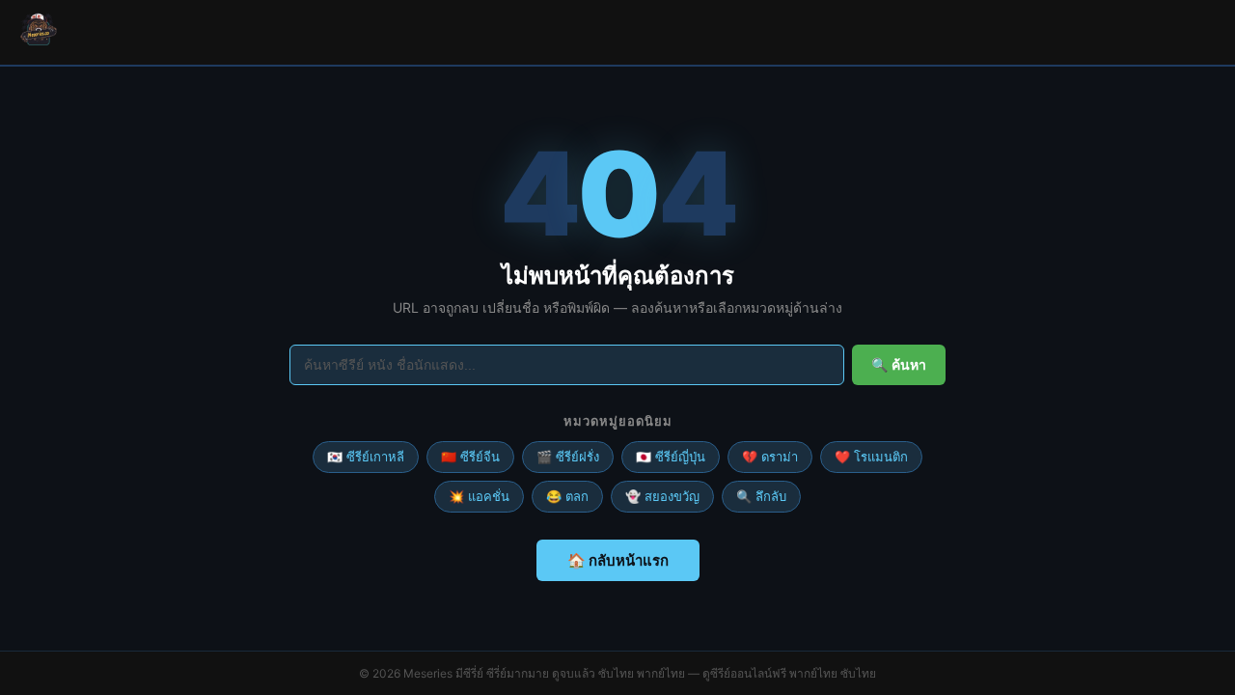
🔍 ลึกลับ (761, 496)
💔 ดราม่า (770, 456)
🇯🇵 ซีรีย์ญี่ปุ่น (670, 456)
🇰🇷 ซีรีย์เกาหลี (365, 456)
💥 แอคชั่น (479, 496)
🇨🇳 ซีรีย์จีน (470, 456)
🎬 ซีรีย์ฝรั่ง (567, 456)
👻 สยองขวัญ (662, 496)
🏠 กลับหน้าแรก (618, 560)
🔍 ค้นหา (898, 365)
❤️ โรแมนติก (871, 456)
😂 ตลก (567, 496)
